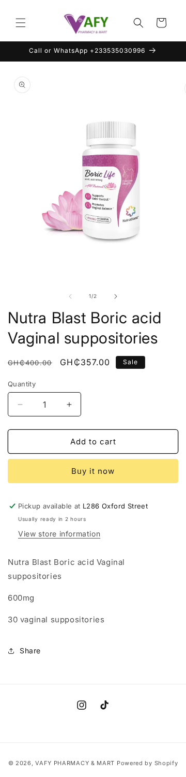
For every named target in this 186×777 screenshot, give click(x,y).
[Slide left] (70, 296)
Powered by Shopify (147, 763)
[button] (20, 22)
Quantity (22, 384)
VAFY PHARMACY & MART (75, 763)
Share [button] (30, 650)
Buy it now (93, 471)
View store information (59, 533)
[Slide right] (115, 296)
